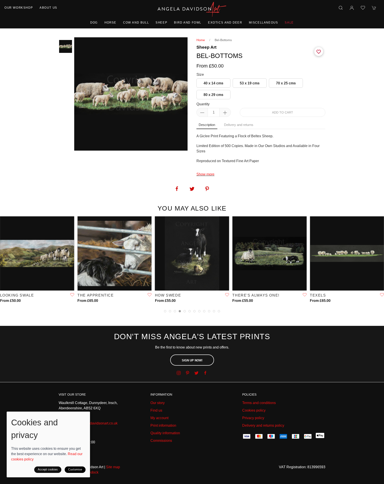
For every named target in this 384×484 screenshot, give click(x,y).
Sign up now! (192, 360)
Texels (318, 295)
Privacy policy (253, 418)
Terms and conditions (259, 403)
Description (207, 125)
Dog (94, 22)
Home (200, 40)
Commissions (161, 440)
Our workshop (18, 7)
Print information (163, 425)
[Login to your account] (351, 7)
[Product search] (340, 7)
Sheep (161, 22)
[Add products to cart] (374, 7)
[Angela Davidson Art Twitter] (196, 373)
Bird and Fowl (187, 22)
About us (48, 7)
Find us (156, 410)
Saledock (91, 472)
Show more (205, 174)
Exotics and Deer (225, 22)
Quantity (203, 104)
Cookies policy (254, 410)
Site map (113, 467)
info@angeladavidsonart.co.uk (94, 423)
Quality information (165, 433)
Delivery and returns (238, 125)
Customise (75, 469)
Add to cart (282, 112)
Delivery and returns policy (263, 425)
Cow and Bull (136, 22)
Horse (110, 22)
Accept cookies (48, 469)
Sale (289, 22)
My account (159, 418)
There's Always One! (255, 295)
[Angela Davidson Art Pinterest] (187, 373)
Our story (157, 403)
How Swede (168, 295)
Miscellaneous (263, 22)
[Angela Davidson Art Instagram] (178, 373)
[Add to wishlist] (362, 7)
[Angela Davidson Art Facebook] (205, 373)
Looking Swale (17, 295)
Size (200, 74)
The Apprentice (96, 295)
